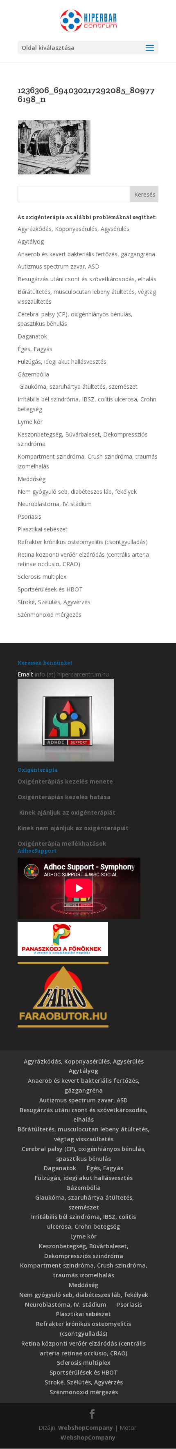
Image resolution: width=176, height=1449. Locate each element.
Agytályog (31, 241)
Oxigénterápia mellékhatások (62, 843)
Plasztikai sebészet (43, 529)
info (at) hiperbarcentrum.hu (72, 674)
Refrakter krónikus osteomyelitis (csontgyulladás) (83, 542)
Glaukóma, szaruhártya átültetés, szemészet (78, 386)
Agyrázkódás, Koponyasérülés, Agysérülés (73, 229)
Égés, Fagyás (35, 349)
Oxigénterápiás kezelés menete (65, 781)
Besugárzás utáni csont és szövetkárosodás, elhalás (87, 279)
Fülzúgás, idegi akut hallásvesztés (62, 361)
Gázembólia (33, 374)
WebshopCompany (85, 1427)
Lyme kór (30, 422)
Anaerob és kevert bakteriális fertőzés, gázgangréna (86, 254)
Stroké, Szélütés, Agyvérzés (54, 602)
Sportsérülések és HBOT (50, 589)
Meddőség (31, 479)
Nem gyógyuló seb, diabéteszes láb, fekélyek (77, 491)
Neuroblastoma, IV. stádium (55, 504)
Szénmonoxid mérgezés (49, 614)
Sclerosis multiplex (42, 576)
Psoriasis (29, 516)
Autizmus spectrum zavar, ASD (58, 266)
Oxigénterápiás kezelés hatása (64, 797)
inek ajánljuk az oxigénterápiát (69, 812)
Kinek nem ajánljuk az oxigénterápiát (73, 828)
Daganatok (32, 336)
